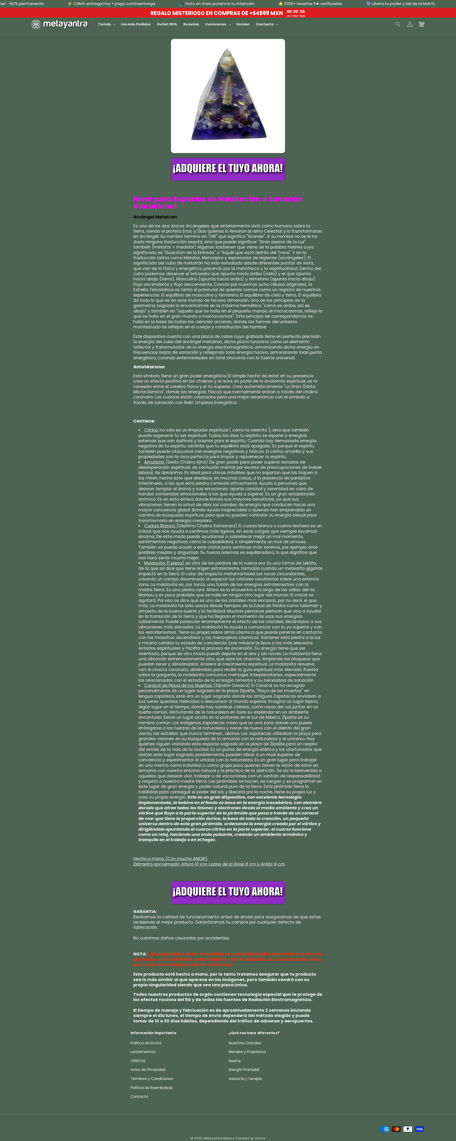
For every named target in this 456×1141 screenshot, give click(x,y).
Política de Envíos (146, 1042)
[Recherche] (398, 24)
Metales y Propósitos (247, 1051)
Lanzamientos (143, 1051)
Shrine (260, 1138)
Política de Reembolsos (151, 1087)
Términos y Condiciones (152, 1078)
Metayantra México (219, 1138)
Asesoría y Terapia (245, 1078)
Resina (234, 1060)
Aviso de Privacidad (148, 1069)
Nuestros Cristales (245, 1042)
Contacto (139, 1096)
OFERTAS (138, 1060)
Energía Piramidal (244, 1069)
